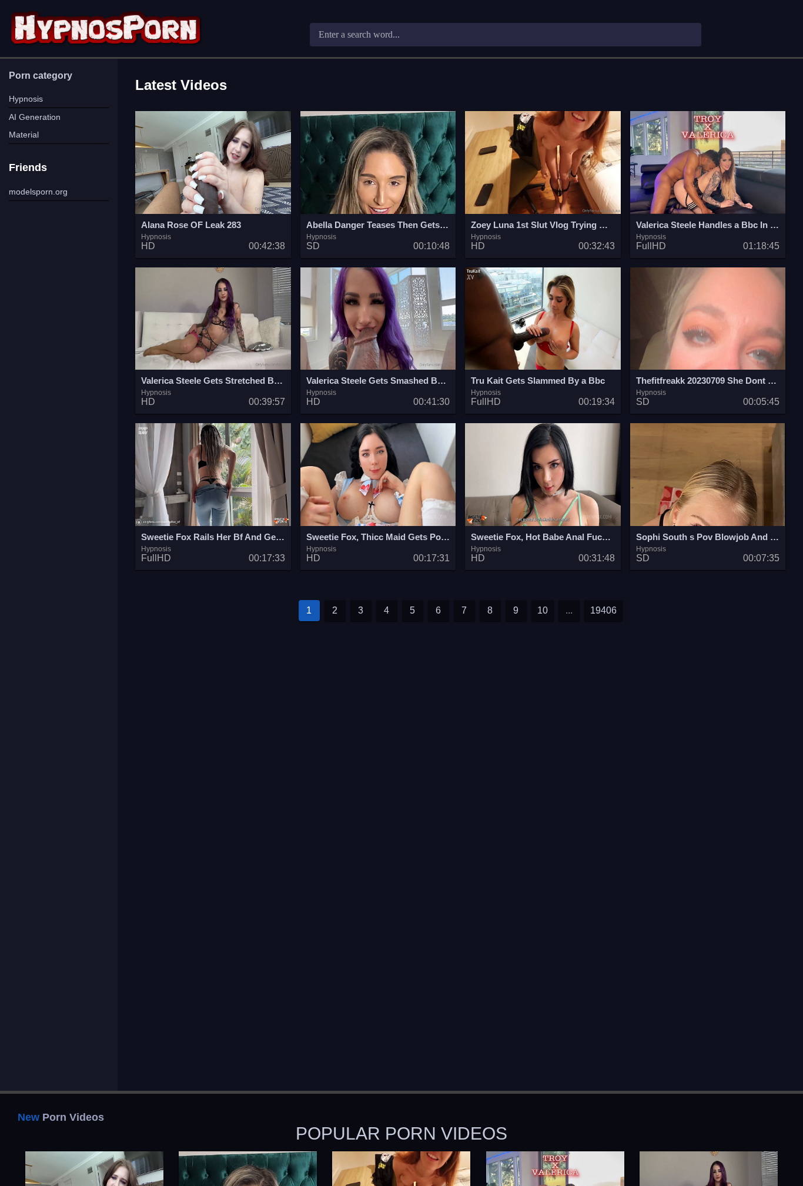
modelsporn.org (38, 191)
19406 (603, 610)
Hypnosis (26, 98)
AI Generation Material (35, 125)
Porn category (40, 76)
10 (542, 610)
